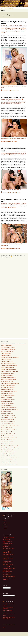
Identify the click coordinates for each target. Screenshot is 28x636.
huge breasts (6, 564)
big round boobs (8, 153)
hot (8, 28)
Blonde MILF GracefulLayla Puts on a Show (9, 463)
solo (7, 578)
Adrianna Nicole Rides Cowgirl (7, 413)
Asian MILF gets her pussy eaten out (8, 363)
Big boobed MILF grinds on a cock (7, 399)
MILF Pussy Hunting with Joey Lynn (13, 97)
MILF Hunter (17, 102)
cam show (11, 554)
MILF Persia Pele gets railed (6, 411)
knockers (13, 102)
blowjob (13, 153)
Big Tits (5, 542)
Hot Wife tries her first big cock (7, 389)
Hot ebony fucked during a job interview (9, 365)
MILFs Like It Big (9, 29)
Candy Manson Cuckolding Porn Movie (8, 439)
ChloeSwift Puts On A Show (6, 443)
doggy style (20, 153)
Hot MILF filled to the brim (6, 353)
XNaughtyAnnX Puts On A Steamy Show (8, 433)
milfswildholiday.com (7, 571)
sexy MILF (4, 577)
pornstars (10, 576)
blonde (10, 541)
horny (6, 28)
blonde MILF (5, 543)
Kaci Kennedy (5, 526)
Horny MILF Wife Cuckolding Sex (7, 453)
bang (14, 100)
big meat (24, 203)
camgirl (8, 554)
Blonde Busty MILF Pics (14, 25)
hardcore (10, 558)
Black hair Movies (17, 99)
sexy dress (8, 103)
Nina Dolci (4, 520)
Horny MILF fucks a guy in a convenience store (10, 357)
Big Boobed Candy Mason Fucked (7, 431)
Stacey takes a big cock (6, 359)
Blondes (20, 25)
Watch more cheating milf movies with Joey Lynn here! (13, 138)
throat (23, 206)
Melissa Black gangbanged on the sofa (8, 377)
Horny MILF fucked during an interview (8, 369)
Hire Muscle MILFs (4, 627)
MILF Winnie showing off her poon (7, 373)
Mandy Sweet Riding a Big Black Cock (8, 459)
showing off (6, 31)
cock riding (7, 556)
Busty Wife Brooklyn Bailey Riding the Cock (9, 445)
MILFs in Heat (11, 568)
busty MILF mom (11, 204)
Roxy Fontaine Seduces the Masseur (8, 435)
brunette (9, 545)
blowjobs (3, 204)
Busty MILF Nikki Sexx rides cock (7, 403)
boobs (6, 204)
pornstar (5, 576)
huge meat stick (17, 28)
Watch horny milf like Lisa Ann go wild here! (11, 189)
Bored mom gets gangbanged (7, 393)
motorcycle (22, 102)
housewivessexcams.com (7, 561)
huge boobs (11, 28)
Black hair (11, 99)
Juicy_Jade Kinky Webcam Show (7, 423)
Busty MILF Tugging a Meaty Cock (7, 449)
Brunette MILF (5, 546)
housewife (5, 559)
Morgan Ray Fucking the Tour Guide (8, 455)
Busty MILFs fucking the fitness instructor (9, 391)
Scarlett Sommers (6, 522)
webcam (5, 580)
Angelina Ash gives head (6, 355)
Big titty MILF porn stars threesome (8, 395)
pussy (16, 154)
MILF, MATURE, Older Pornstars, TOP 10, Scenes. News (8, 516)
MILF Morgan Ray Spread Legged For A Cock (9, 447)
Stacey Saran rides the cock (6, 397)
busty (12, 548)
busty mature (6, 549)
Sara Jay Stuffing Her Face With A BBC (8, 417)
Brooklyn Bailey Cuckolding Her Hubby (8, 461)
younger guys (17, 31)
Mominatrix (19, 206)
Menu (2, 10)
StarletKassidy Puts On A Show (7, 427)
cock (21, 100)
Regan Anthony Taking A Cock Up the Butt (9, 429)
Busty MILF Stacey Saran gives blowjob (8, 407)
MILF (8, 567)
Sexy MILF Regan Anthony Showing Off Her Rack (10, 457)
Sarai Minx (4, 524)
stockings (9, 577)
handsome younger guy (19, 27)
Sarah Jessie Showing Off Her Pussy (8, 421)
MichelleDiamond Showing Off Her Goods (9, 437)
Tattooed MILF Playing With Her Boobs (8, 419)
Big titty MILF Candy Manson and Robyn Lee (9, 409)
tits (11, 103)
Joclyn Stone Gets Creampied (7, 441)
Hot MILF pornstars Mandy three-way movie (9, 371)
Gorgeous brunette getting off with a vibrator (10, 383)
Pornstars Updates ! (9, 601)
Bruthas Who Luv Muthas (7, 548)
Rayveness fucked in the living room (8, 349)
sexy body (3, 103)
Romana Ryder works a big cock (7, 367)
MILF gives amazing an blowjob (7, 375)
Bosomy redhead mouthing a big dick (8, 379)
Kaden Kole (5, 528)
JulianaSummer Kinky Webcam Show (8, 415)
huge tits (11, 564)
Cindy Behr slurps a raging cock (7, 351)
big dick (8, 539)
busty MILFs (4, 554)
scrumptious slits (19, 29)
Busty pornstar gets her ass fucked (8, 347)
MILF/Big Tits (11, 154)
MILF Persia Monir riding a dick (7, 381)
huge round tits (9, 206)
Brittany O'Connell (5, 545)
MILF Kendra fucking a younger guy (8, 385)
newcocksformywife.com (7, 574)
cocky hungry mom (21, 204)
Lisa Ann (7, 154)
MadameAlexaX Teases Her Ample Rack (8, 451)
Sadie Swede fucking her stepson (7, 387)
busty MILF (7, 27)
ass (23, 152)
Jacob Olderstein (17, 103)
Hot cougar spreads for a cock (7, 361)
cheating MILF (11, 27)
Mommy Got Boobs (7, 573)
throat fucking (11, 31)
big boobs (6, 537)
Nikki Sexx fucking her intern (6, 401)
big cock (5, 539)
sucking (13, 577)
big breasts (12, 537)
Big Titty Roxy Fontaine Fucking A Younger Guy (10, 425)
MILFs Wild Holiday (6, 570)
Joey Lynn (9, 102)
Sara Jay (13, 29)
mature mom (5, 566)
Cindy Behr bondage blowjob (7, 405)
